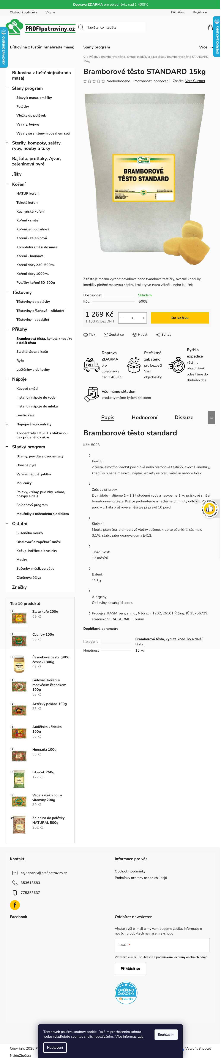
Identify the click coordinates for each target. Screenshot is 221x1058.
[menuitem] (42, 47)
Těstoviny (22, 292)
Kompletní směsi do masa (37, 247)
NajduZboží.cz (20, 1055)
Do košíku (180, 318)
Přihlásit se (130, 968)
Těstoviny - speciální (32, 319)
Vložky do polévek (31, 115)
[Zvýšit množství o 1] (143, 318)
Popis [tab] (107, 417)
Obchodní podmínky (23, 12)
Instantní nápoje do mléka (37, 406)
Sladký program (28, 447)
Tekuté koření (27, 202)
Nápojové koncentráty (33, 424)
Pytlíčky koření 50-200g (35, 282)
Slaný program (27, 88)
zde (141, 1036)
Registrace (200, 12)
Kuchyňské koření (30, 211)
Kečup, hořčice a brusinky (36, 550)
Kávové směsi (27, 388)
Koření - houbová (30, 256)
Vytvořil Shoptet (198, 1048)
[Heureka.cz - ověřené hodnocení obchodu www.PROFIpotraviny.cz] (126, 993)
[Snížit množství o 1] (121, 318)
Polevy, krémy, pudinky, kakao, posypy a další (40, 494)
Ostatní (19, 524)
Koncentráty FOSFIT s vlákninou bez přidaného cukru (42, 435)
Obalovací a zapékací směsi (38, 542)
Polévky (22, 106)
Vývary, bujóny (27, 124)
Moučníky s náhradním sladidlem (42, 513)
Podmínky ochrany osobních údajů (141, 877)
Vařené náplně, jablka (33, 474)
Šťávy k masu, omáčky (34, 97)
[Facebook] (15, 905)
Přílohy (19, 329)
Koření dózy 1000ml (32, 273)
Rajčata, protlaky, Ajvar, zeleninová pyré (36, 161)
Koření (18, 184)
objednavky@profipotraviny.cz (44, 872)
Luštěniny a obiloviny (33, 369)
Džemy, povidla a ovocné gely (39, 456)
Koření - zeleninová (31, 238)
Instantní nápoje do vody (35, 397)
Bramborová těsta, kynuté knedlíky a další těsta (44, 340)
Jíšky (17, 174)
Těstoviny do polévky (33, 301)
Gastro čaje (25, 415)
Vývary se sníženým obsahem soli (43, 133)
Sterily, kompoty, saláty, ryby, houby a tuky (37, 145)
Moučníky (24, 483)
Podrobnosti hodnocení (151, 81)
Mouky (21, 559)
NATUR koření (27, 193)
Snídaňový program (32, 505)
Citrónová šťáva (28, 577)
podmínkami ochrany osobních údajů (181, 957)
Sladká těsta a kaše (32, 351)
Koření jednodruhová (32, 229)
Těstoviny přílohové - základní (40, 310)
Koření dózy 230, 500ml (35, 265)
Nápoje (19, 379)
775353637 (30, 892)
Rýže (20, 360)
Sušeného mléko (29, 533)
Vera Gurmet (195, 81)
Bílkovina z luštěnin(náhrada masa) (41, 75)
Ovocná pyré (26, 465)
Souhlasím (166, 1034)
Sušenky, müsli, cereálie (35, 568)
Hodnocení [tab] (144, 417)
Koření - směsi (27, 220)
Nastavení (55, 1047)
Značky (19, 587)
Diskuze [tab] (184, 417)
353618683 (30, 882)
